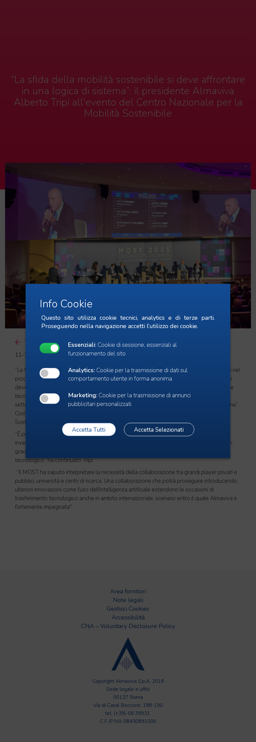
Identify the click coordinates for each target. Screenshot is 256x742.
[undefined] (50, 348)
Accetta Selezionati (159, 429)
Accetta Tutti (88, 429)
